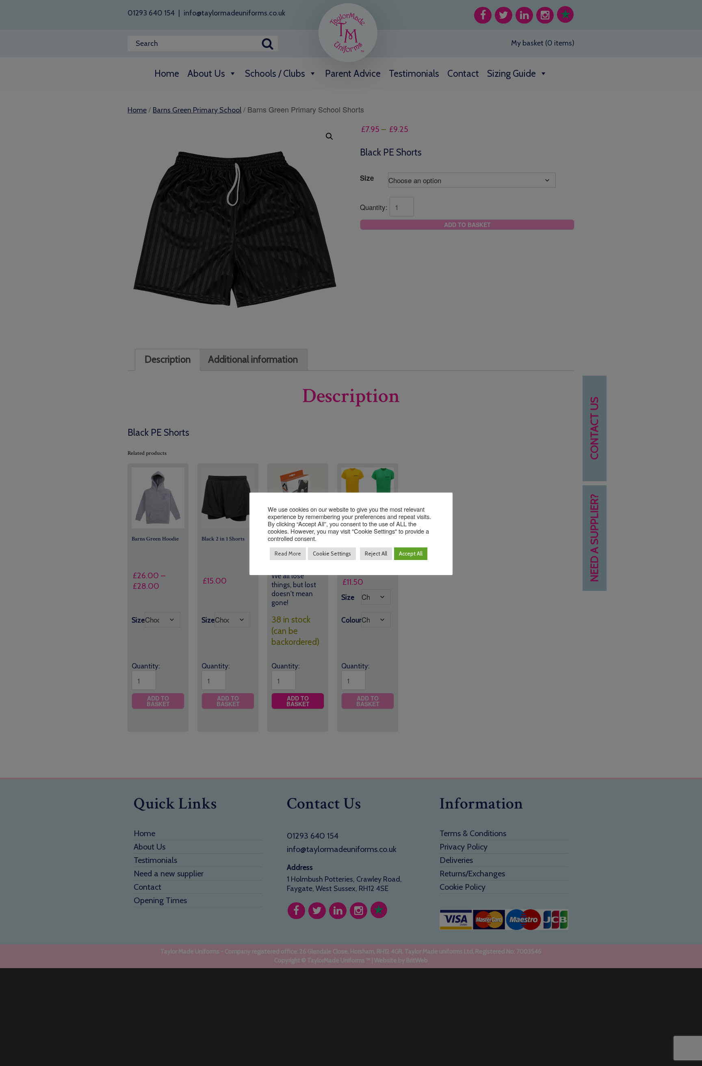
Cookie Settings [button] (332, 553)
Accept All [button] (410, 553)
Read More (288, 553)
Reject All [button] (376, 553)
